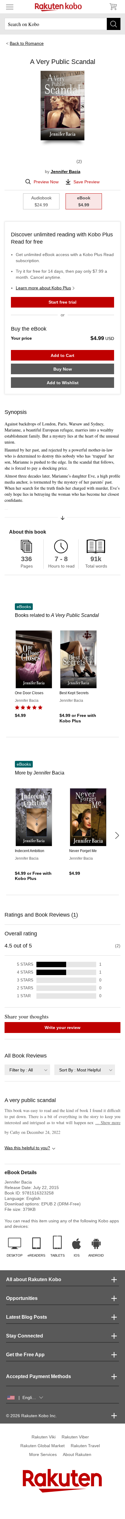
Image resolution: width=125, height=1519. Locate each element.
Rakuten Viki (44, 1436)
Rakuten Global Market (42, 1445)
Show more (107, 1122)
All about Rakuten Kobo (33, 1279)
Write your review (62, 1027)
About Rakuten (77, 1454)
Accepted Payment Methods (38, 1376)
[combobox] (27, 1069)
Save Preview (86, 181)
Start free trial (62, 302)
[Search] (113, 24)
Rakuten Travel (85, 1445)
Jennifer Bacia (65, 171)
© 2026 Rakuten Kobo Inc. (31, 1415)
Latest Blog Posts (26, 1317)
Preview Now (46, 181)
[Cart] (112, 6)
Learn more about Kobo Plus (43, 287)
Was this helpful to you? (27, 1147)
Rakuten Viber (75, 1436)
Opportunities (22, 1298)
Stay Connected (24, 1335)
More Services (43, 1454)
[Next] (117, 835)
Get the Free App (25, 1354)
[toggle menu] (10, 6)
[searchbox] (62, 24)
